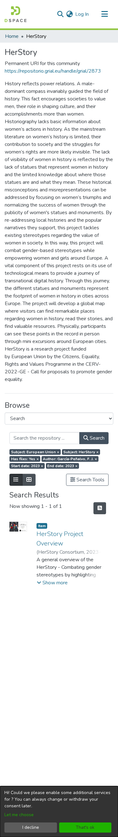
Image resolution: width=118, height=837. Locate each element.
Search (96, 438)
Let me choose (19, 815)
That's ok (85, 827)
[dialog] (59, 811)
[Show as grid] (29, 480)
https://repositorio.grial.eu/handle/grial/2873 (53, 71)
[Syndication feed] (99, 508)
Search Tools (89, 479)
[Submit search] (60, 14)
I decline (30, 827)
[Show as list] (16, 480)
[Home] (15, 14)
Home (12, 36)
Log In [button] (82, 14)
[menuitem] (69, 14)
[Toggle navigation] (104, 14)
